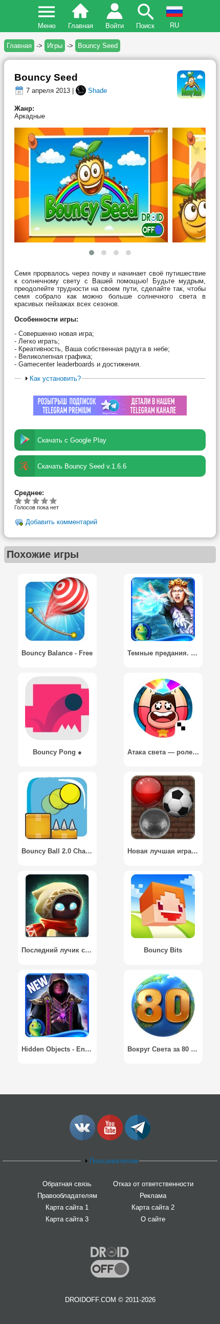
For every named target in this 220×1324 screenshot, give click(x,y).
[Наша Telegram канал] (137, 1138)
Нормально (27, 500)
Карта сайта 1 (67, 1207)
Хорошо (36, 500)
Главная (80, 26)
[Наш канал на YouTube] (110, 1138)
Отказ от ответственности (153, 1184)
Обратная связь (67, 1184)
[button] (91, 253)
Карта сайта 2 (152, 1207)
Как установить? (55, 378)
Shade (97, 90)
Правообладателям (67, 1195)
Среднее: (29, 493)
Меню (47, 26)
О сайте (153, 1219)
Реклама (153, 1195)
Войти (114, 26)
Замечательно (44, 500)
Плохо (18, 500)
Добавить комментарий (61, 522)
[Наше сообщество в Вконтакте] (82, 1138)
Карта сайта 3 (67, 1219)
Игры (54, 46)
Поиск (145, 26)
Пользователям (114, 1161)
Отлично (53, 500)
